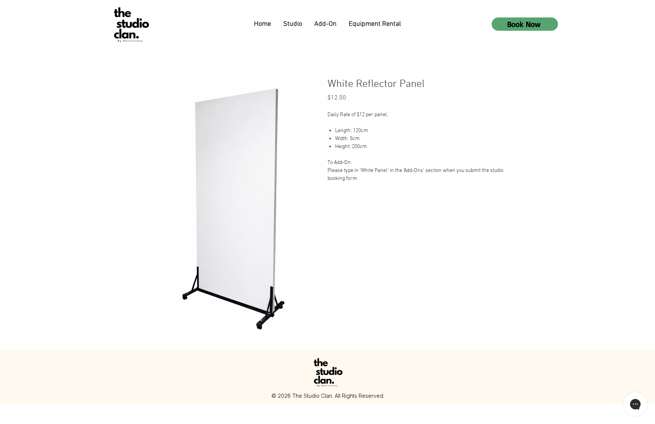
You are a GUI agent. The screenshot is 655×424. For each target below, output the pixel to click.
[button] (292, 24)
